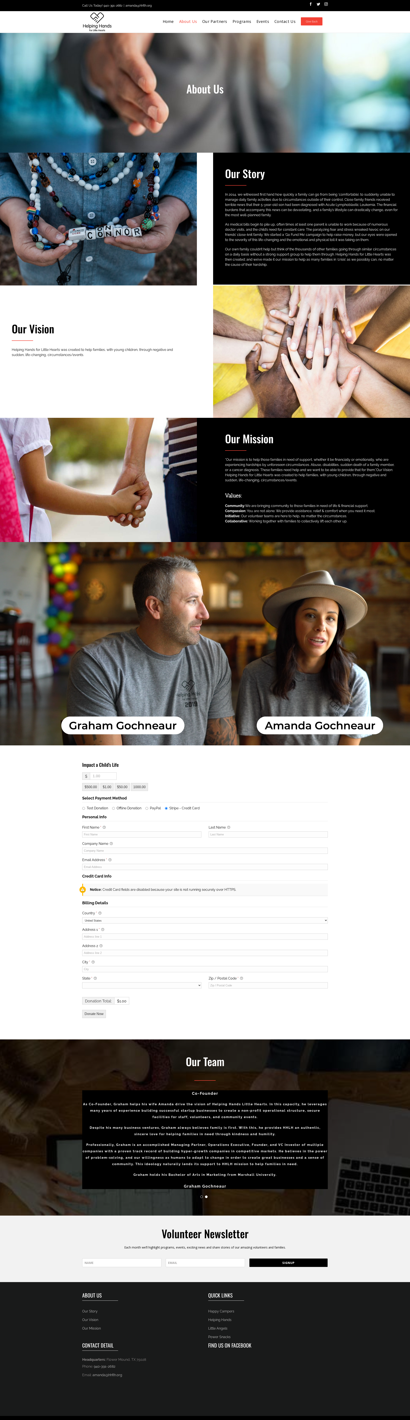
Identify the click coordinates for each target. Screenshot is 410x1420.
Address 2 (90, 946)
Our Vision (90, 1320)
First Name (91, 827)
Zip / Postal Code (224, 978)
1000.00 (139, 787)
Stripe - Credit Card (184, 808)
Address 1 (91, 930)
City (86, 962)
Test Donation (97, 808)
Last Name (218, 827)
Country (89, 913)
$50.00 (122, 787)
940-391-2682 (113, 5)
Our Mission (91, 1328)
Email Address (94, 860)
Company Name (95, 844)
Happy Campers (221, 1311)
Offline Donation (129, 808)
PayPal (155, 808)
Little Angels (217, 1328)
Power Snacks (219, 1337)
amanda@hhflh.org (139, 5)
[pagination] (201, 1196)
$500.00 (91, 787)
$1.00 (107, 787)
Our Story (90, 1311)
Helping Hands (219, 1320)
